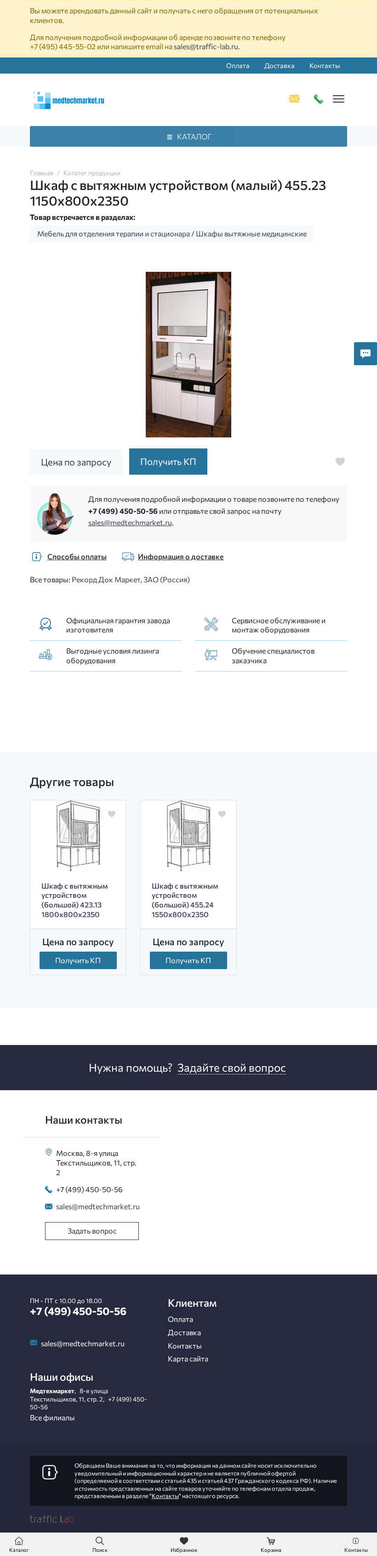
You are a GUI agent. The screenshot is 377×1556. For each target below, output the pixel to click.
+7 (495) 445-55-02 (63, 46)
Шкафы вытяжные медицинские (251, 233)
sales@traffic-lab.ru (206, 46)
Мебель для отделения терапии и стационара (113, 233)
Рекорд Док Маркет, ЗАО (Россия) (131, 579)
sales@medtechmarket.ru (130, 522)
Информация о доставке (180, 556)
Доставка (279, 65)
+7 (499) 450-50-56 (123, 510)
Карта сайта (188, 1358)
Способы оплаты (77, 556)
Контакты (324, 65)
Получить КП (78, 960)
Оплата (238, 65)
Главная (41, 173)
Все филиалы (52, 1417)
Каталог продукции (91, 173)
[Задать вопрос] (365, 353)
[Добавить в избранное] (340, 461)
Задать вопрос (92, 1230)
